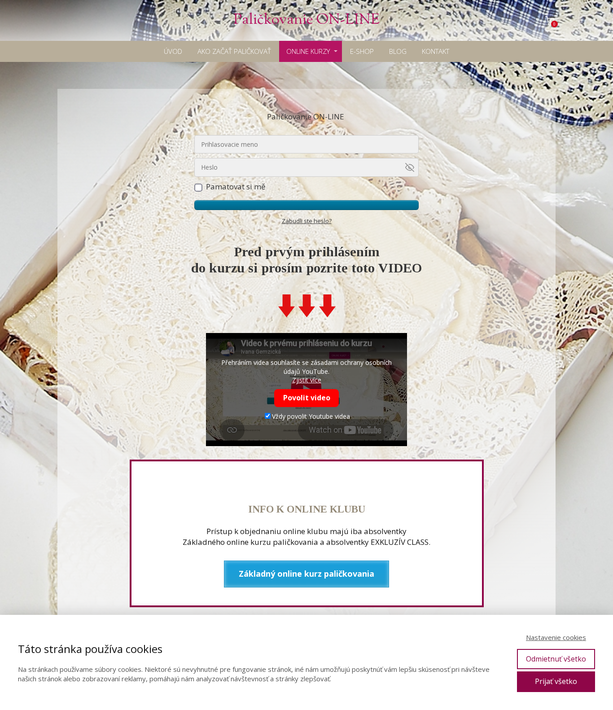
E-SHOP (362, 51)
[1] (306, 205)
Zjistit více (306, 380)
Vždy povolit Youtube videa (311, 416)
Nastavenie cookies (556, 637)
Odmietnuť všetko (556, 659)
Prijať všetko (556, 681)
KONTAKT (435, 51)
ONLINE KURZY (308, 51)
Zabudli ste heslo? (307, 221)
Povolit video (306, 398)
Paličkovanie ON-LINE (306, 20)
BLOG (398, 51)
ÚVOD (173, 51)
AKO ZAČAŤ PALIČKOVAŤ (234, 51)
